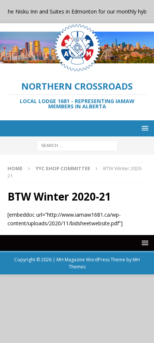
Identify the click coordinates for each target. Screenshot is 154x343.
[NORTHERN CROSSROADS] (77, 68)
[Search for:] (77, 144)
